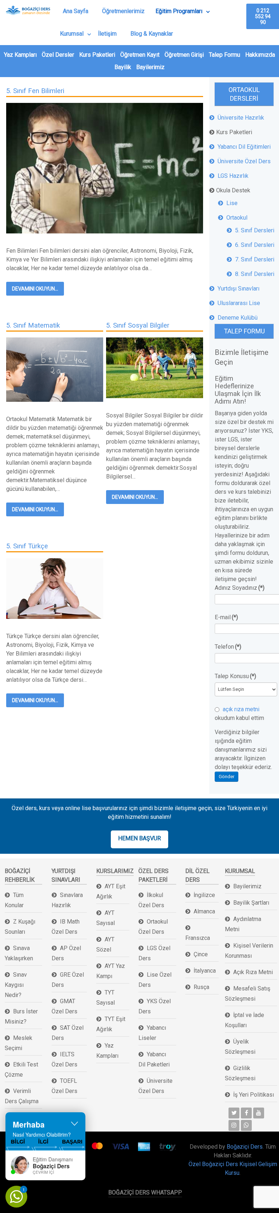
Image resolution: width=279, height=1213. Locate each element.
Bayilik (122, 67)
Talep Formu (224, 54)
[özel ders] (104, 167)
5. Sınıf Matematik (33, 325)
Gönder (226, 776)
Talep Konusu (235, 676)
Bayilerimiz (150, 67)
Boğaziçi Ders (245, 1146)
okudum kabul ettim (239, 713)
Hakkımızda (260, 54)
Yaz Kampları (20, 54)
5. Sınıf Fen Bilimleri (35, 91)
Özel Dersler (58, 54)
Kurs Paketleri (97, 54)
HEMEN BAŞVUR (139, 838)
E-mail (226, 617)
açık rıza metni (240, 709)
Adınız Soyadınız (239, 587)
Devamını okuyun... (35, 289)
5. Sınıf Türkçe (27, 546)
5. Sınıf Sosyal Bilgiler (137, 325)
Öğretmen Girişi (184, 54)
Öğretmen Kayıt (139, 54)
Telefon (228, 646)
